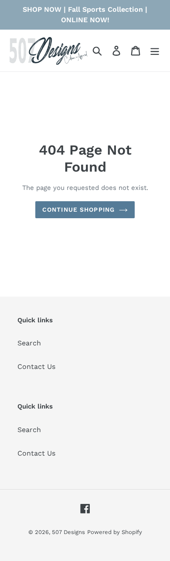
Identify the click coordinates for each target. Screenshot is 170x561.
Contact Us (36, 366)
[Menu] (154, 51)
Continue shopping (78, 209)
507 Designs (68, 532)
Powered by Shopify (114, 532)
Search (29, 343)
